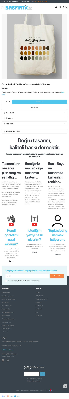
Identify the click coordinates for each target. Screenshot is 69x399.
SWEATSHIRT (39, 296)
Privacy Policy (6, 315)
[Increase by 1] (9, 102)
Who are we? (5, 302)
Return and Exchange (8, 325)
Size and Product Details (8, 299)
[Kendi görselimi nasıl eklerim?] (11, 221)
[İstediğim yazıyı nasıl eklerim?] (34, 221)
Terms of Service (6, 328)
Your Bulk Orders (6, 305)
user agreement (6, 322)
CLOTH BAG (39, 305)
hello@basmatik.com (7, 350)
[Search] (60, 7)
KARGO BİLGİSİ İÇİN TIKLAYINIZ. (39, 1)
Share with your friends (13, 131)
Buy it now (34, 107)
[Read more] (56, 7)
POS (30, 390)
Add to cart (39, 102)
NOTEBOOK (39, 309)
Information (5, 289)
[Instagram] (8, 360)
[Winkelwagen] (66, 7)
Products (38, 289)
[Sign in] (63, 7)
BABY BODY (39, 302)
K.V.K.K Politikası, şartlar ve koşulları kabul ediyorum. (34, 380)
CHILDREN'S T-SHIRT (42, 299)
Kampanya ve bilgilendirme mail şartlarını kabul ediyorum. (24, 280)
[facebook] (3, 360)
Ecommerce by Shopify (40, 390)
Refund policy (5, 332)
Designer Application (7, 312)
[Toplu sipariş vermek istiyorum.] (57, 221)
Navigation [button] (3, 7)
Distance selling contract (8, 319)
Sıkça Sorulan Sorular (7, 296)
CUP (37, 312)
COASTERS (39, 315)
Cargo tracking (6, 309)
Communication (6, 292)
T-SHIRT (38, 292)
